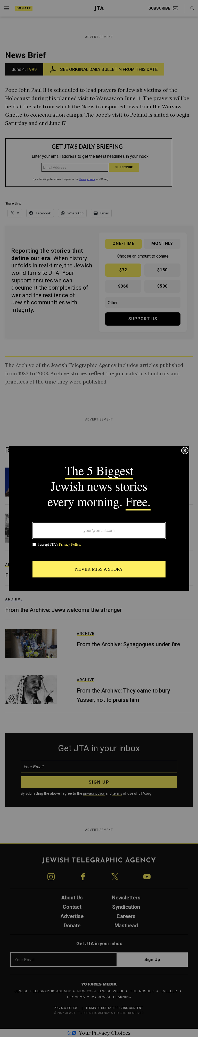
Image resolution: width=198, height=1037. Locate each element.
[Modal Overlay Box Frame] (99, 518)
